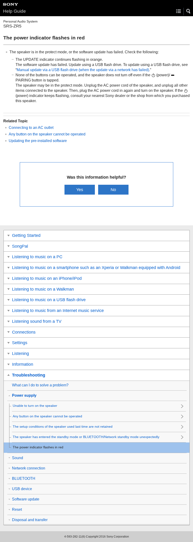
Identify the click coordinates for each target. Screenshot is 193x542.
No (113, 189)
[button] (188, 11)
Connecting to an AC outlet (31, 128)
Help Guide (14, 11)
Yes (79, 189)
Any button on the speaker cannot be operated (47, 134)
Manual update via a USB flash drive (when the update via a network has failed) (83, 70)
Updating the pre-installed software (38, 141)
